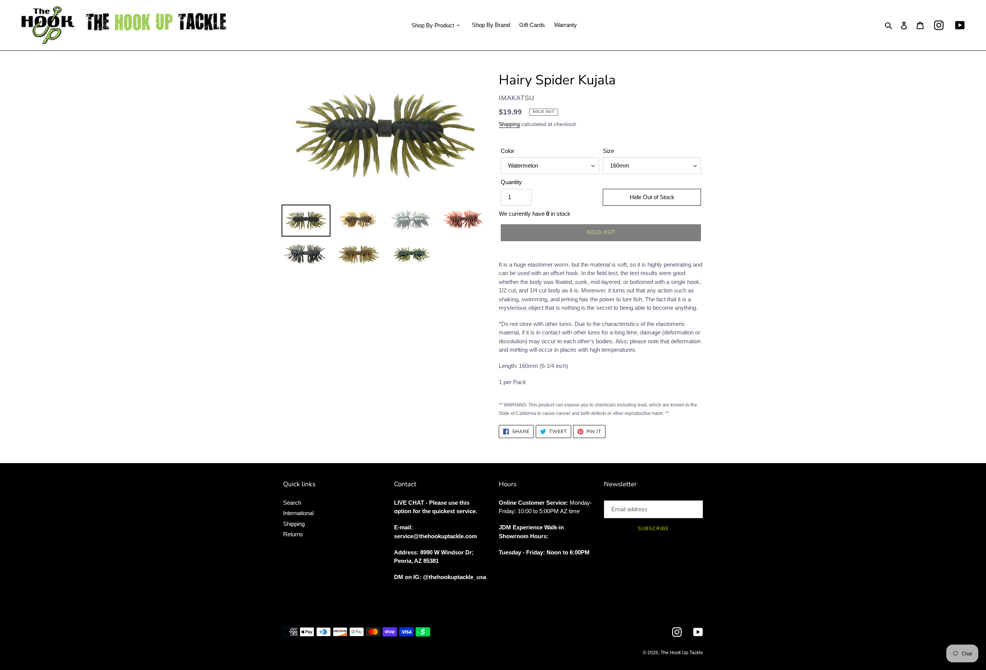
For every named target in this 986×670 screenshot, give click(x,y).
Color (507, 151)
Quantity (511, 182)
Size (608, 151)
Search (292, 502)
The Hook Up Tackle (682, 652)
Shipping (509, 124)
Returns (293, 534)
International (298, 513)
